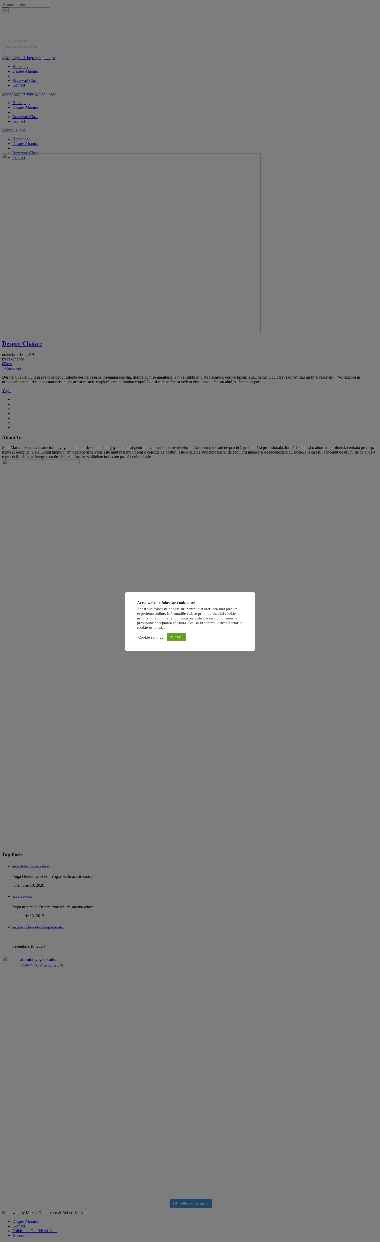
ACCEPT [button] (176, 637)
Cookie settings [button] (150, 637)
